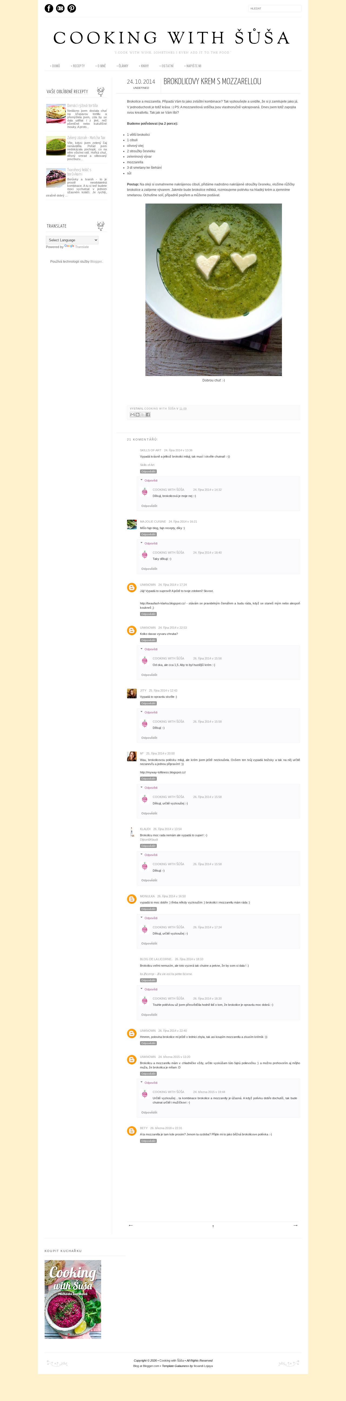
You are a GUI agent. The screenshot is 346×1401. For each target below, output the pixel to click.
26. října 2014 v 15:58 (207, 658)
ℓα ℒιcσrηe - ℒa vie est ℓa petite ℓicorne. (166, 974)
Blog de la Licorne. (156, 959)
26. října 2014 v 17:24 (207, 927)
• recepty (78, 65)
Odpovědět (148, 471)
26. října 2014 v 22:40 (172, 1030)
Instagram (60, 8)
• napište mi (192, 65)
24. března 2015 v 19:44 (209, 1092)
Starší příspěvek (295, 1225)
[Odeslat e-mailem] (132, 414)
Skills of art (150, 450)
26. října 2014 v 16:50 (171, 896)
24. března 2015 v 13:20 (174, 1056)
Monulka (147, 896)
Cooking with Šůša (173, 39)
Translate (82, 247)
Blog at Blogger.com (146, 1366)
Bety (144, 1128)
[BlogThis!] (137, 414)
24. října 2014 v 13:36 (178, 450)
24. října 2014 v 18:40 (207, 552)
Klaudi (145, 829)
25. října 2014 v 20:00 (160, 753)
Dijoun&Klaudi (149, 839)
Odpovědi (151, 480)
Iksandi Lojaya (203, 1366)
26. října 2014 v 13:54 (167, 829)
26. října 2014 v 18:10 (189, 959)
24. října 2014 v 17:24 (172, 584)
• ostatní (166, 65)
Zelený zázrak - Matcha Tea (86, 138)
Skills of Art (147, 464)
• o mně (100, 65)
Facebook (49, 8)
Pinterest (71, 8)
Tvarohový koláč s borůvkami (79, 172)
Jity (143, 690)
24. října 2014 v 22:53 (172, 627)
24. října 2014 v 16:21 (183, 521)
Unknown (148, 584)
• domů (55, 65)
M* (142, 753)
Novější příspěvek (130, 1225)
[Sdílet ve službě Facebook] (148, 414)
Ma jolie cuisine (153, 521)
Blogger (96, 261)
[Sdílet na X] (142, 414)
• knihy (144, 65)
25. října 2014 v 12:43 (163, 690)
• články (122, 65)
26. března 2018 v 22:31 (166, 1128)
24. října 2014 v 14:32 (207, 489)
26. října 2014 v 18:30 (207, 998)
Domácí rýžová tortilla (82, 106)
